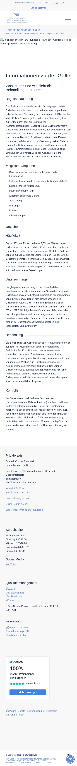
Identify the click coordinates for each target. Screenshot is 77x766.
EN (46, 3)
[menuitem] (24, 3)
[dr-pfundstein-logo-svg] (32, 18)
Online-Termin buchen (17, 504)
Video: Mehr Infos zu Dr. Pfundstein (24, 510)
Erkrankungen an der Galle (23, 29)
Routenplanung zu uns (17, 498)
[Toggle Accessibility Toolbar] (70, 759)
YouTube (11, 564)
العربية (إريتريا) (58, 3)
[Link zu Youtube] (68, 755)
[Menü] (66, 18)
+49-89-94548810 (38, 8)
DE (39, 3)
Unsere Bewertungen (24, 3)
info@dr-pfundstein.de (17, 492)
